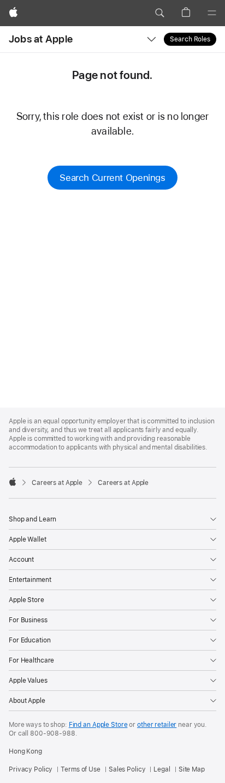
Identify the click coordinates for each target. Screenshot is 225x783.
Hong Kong (25, 751)
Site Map (192, 769)
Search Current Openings (112, 177)
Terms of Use (80, 769)
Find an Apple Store (98, 725)
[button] (159, 13)
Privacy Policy (30, 769)
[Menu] (212, 13)
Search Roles (190, 39)
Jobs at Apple (41, 39)
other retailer (156, 725)
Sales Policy (127, 769)
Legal (161, 769)
